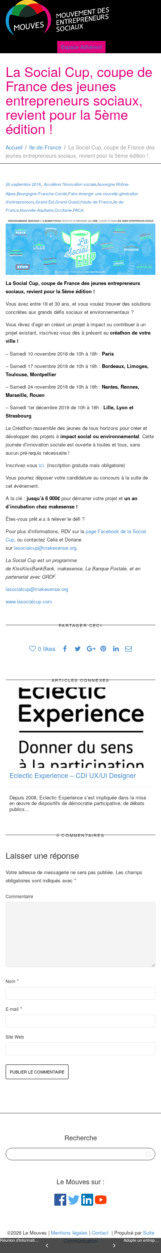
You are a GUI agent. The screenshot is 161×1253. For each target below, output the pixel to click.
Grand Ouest (67, 202)
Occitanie (63, 210)
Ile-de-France (45, 147)
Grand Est (45, 202)
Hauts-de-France (96, 202)
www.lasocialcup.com (29, 601)
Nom (10, 981)
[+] (80, 728)
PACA (78, 210)
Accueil (14, 147)
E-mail (12, 1009)
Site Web (15, 1036)
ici (41, 465)
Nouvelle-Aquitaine (37, 210)
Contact (100, 1232)
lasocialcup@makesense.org (45, 547)
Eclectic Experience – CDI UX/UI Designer (72, 775)
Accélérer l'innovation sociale (70, 184)
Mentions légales (69, 1232)
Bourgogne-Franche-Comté (42, 193)
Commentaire (19, 896)
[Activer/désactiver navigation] (147, 19)
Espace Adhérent (81, 47)
